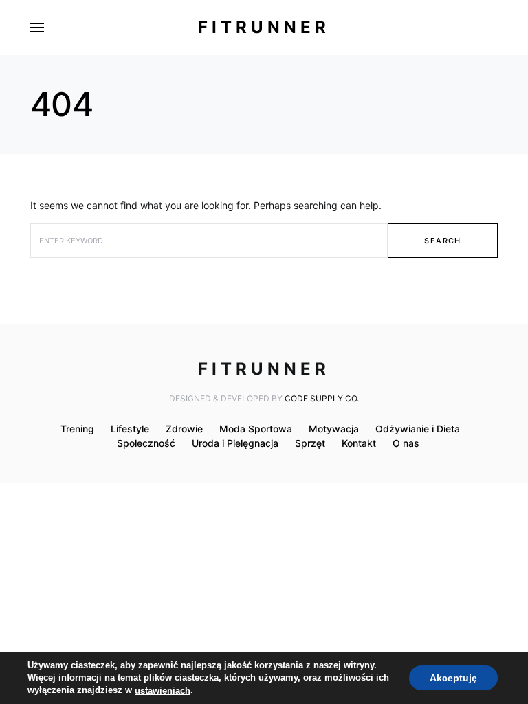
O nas (406, 443)
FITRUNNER (264, 27)
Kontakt (359, 443)
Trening (77, 428)
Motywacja (334, 428)
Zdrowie (184, 428)
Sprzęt (310, 443)
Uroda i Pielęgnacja (235, 443)
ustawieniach (162, 690)
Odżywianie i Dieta (417, 428)
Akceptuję (453, 678)
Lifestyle (130, 428)
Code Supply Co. (322, 398)
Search (442, 240)
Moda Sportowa (255, 428)
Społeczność (146, 443)
